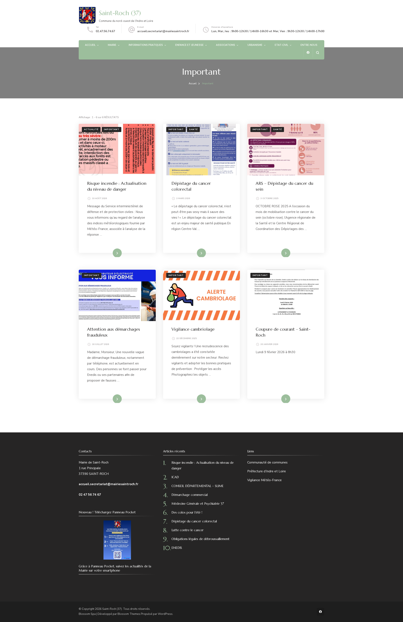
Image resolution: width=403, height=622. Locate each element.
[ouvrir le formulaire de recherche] (317, 52)
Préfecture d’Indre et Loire (266, 471)
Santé (193, 129)
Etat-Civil (281, 45)
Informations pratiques (146, 45)
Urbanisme (254, 45)
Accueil (90, 45)
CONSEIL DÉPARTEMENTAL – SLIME (197, 486)
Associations (225, 45)
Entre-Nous (309, 45)
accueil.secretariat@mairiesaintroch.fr (163, 31)
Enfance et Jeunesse (189, 45)
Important (111, 129)
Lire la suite (110, 252)
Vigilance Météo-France (264, 480)
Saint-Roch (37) (120, 13)
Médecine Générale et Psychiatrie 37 (197, 504)
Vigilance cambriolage (193, 329)
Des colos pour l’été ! (186, 512)
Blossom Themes (129, 614)
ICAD (175, 477)
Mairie (112, 45)
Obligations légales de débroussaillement (200, 539)
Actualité (91, 129)
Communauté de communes (267, 462)
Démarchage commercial (189, 495)
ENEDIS (176, 548)
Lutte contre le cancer (187, 530)
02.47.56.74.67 (105, 31)
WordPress (165, 614)
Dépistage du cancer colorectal (194, 521)
